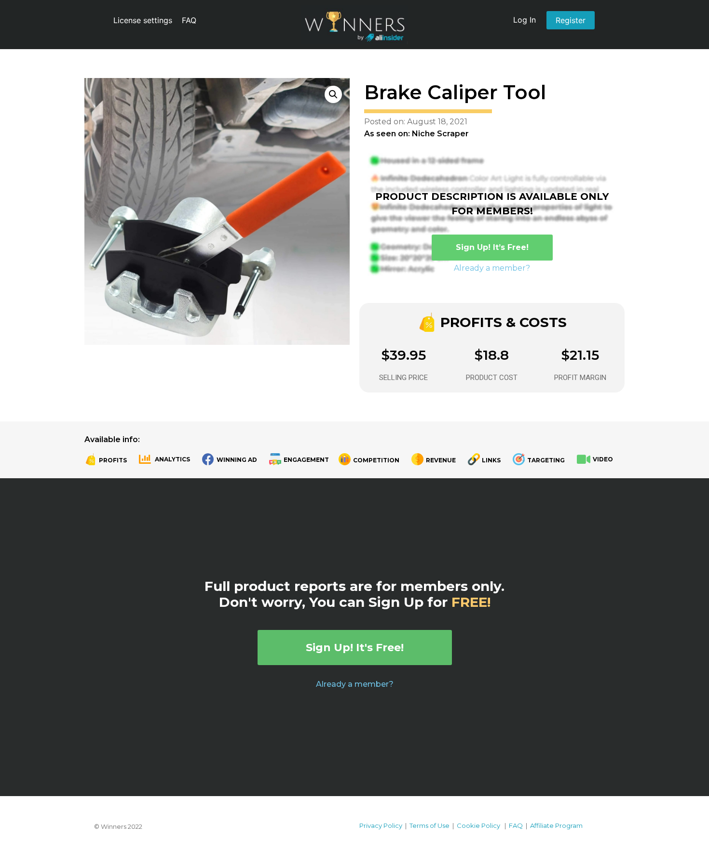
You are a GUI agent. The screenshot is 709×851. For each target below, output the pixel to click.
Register (571, 20)
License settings (142, 20)
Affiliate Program (556, 825)
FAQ (189, 20)
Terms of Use (429, 825)
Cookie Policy (478, 825)
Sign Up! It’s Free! (492, 247)
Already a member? (492, 268)
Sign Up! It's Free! (355, 647)
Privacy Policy (380, 825)
